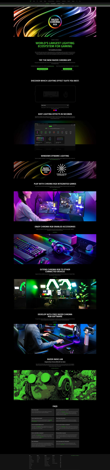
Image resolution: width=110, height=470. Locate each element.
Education (30, 463)
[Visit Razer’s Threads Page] (60, 459)
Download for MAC (67, 68)
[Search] (76, 1)
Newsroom (53, 459)
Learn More (76, 66)
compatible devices (50, 66)
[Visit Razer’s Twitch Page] (60, 465)
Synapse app (63, 411)
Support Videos (46, 463)
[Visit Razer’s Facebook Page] (60, 457)
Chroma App (66, 413)
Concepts (38, 459)
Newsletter (30, 468)
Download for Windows (42, 68)
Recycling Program (47, 464)
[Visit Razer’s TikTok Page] (60, 464)
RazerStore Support (47, 459)
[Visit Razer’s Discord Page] (60, 467)
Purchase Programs (31, 460)
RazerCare (46, 460)
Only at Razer (30, 464)
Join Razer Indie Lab (55, 368)
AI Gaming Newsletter (54, 463)
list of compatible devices (54, 159)
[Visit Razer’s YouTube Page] (60, 462)
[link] (30, 1)
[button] (79, 1)
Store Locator (30, 459)
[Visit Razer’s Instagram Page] (60, 458)
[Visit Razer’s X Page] (60, 461)
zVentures (53, 460)
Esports (38, 460)
